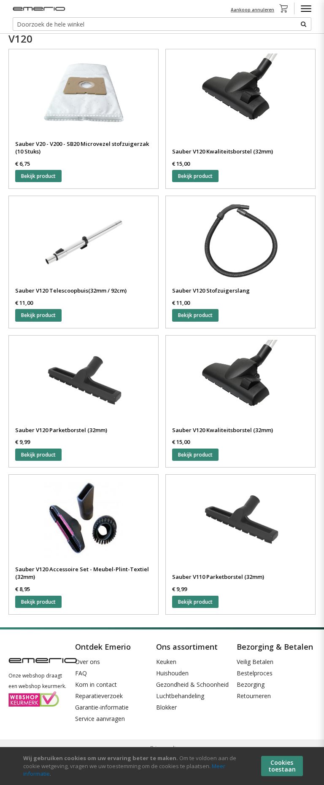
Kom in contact (96, 684)
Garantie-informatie (102, 707)
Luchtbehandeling (180, 696)
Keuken (166, 662)
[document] (163, 766)
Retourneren (254, 696)
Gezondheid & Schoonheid (192, 684)
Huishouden (172, 673)
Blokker (166, 707)
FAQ (81, 673)
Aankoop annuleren (252, 10)
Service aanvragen (100, 719)
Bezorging (251, 684)
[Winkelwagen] (286, 8)
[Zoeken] (302, 24)
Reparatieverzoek (99, 696)
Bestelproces (255, 673)
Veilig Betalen (255, 662)
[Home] (40, 8)
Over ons (87, 662)
